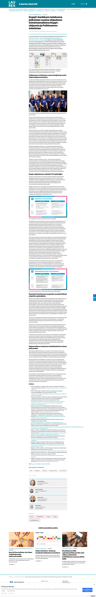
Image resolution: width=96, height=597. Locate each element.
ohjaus (55, 516)
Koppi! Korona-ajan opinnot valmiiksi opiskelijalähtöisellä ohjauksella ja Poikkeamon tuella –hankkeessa (48, 38)
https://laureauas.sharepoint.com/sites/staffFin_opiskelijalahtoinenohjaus (47, 422)
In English (47, 10)
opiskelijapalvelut (34, 520)
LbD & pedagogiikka (61, 9)
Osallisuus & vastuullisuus (74, 9)
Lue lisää (11, 564)
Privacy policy (11, 593)
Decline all (87, 591)
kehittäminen (40, 516)
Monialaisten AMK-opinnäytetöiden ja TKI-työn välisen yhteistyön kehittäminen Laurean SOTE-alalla (73, 555)
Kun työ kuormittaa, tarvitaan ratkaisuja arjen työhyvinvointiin (20, 554)
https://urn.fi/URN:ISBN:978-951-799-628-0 (48, 412)
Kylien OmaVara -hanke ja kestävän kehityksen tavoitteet (48, 552)
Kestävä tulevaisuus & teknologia (46, 9)
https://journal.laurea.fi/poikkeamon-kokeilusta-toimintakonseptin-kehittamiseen (49, 451)
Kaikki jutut (54, 10)
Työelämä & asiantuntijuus (16, 10)
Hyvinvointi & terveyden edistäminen (18, 9)
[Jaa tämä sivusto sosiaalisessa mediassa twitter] (94, 297)
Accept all (87, 588)
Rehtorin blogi (40, 10)
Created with (32, 475)
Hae (72, 4)
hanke (31, 516)
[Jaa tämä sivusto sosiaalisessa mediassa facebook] (94, 295)
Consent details (4, 593)
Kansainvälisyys (33, 9)
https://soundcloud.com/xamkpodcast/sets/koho (47, 461)
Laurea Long (61, 10)
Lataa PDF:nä (31, 513)
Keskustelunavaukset (29, 10)
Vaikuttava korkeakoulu (35, 14)
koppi (48, 516)
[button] (31, 470)
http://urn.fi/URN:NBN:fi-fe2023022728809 (40, 464)
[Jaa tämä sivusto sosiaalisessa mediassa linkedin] (94, 300)
